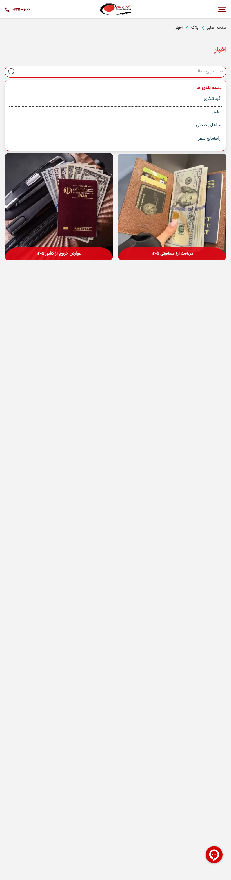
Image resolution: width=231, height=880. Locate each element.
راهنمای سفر (209, 138)
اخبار (216, 112)
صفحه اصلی (216, 28)
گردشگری (212, 99)
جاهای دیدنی (208, 125)
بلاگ (194, 28)
